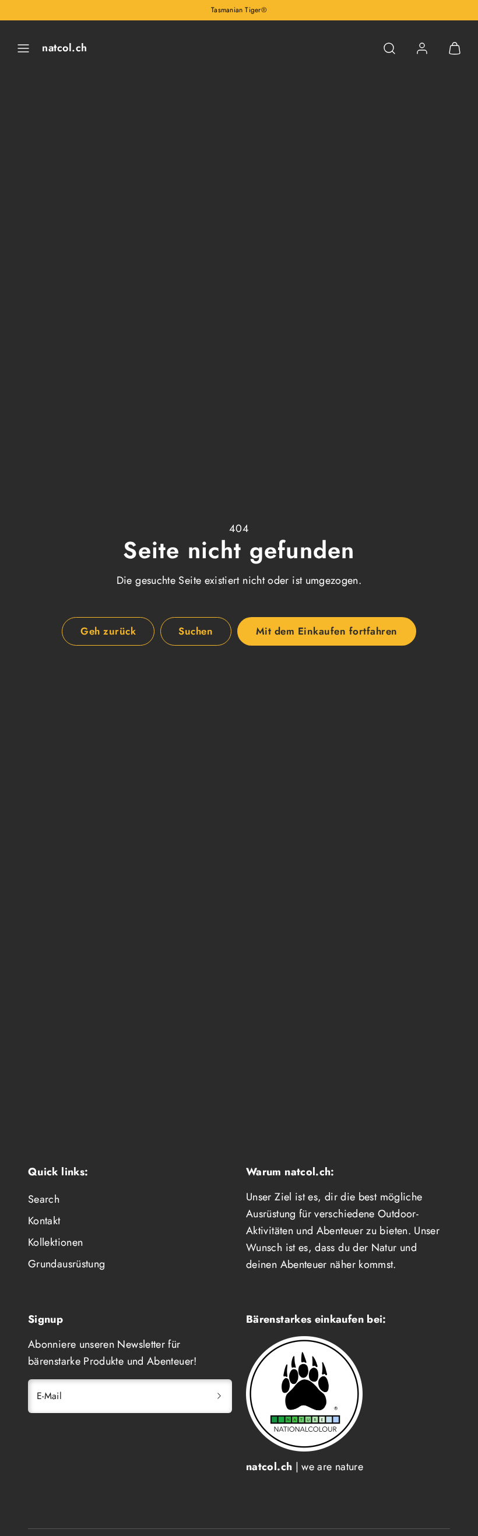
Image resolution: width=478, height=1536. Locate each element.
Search (43, 1199)
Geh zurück (108, 631)
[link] (422, 48)
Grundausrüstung (66, 1263)
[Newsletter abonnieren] (219, 1396)
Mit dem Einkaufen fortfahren (327, 631)
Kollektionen (55, 1242)
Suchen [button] (195, 631)
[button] (23, 48)
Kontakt (44, 1220)
